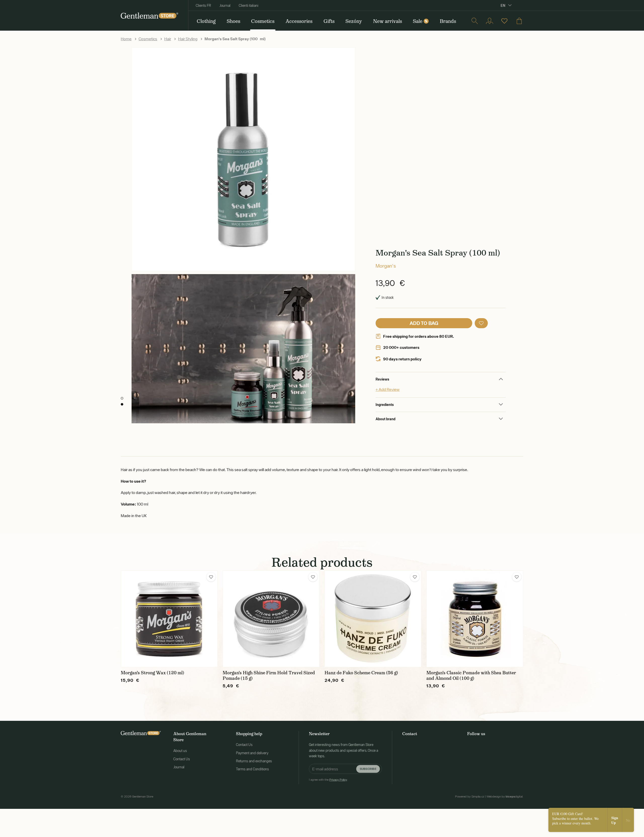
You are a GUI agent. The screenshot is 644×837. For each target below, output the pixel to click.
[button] (481, 323)
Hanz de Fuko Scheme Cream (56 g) (361, 673)
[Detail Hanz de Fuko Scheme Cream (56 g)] (373, 618)
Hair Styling (187, 38)
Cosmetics (148, 38)
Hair (167, 38)
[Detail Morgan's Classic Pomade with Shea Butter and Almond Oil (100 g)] (474, 618)
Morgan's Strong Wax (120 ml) (152, 673)
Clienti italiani (248, 6)
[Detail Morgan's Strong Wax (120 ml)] (169, 618)
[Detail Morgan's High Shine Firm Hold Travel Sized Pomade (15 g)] (271, 618)
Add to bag (424, 323)
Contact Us (181, 759)
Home (126, 38)
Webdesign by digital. (505, 796)
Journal (224, 6)
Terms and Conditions (252, 769)
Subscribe (368, 769)
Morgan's (386, 266)
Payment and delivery (252, 753)
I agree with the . (328, 779)
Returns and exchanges (254, 761)
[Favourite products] (504, 21)
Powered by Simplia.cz (469, 796)
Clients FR (203, 6)
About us (180, 751)
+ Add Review (387, 389)
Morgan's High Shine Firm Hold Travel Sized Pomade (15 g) (269, 675)
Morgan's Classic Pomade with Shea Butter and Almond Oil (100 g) (471, 675)
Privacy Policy (338, 779)
